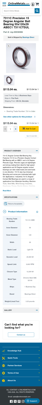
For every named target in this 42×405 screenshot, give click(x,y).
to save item (32, 136)
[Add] (15, 129)
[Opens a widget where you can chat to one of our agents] (32, 401)
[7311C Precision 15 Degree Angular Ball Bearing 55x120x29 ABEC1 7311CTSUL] (9, 80)
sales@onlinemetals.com (22, 396)
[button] (38, 4)
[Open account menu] (33, 4)
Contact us (21, 335)
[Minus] (5, 129)
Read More (7, 190)
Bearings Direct (28, 37)
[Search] (37, 10)
